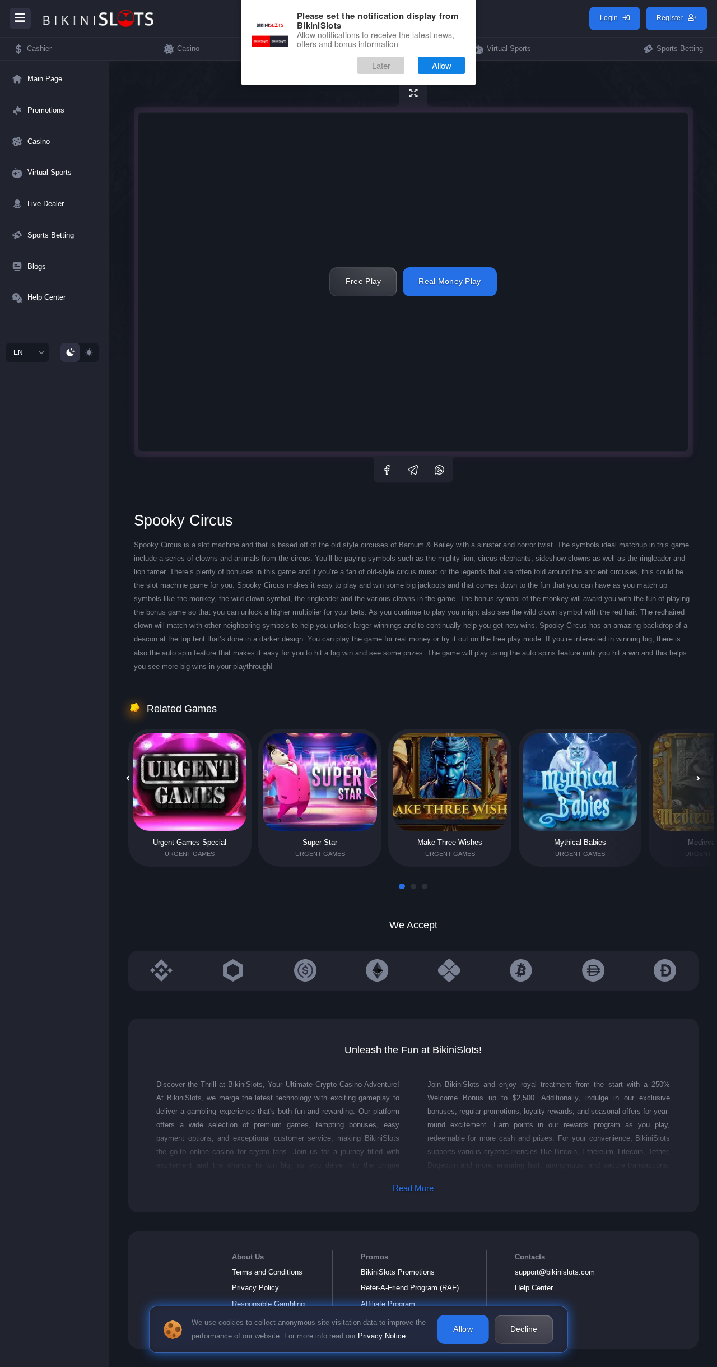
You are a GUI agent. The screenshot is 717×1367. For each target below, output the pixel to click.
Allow (441, 66)
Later (381, 66)
